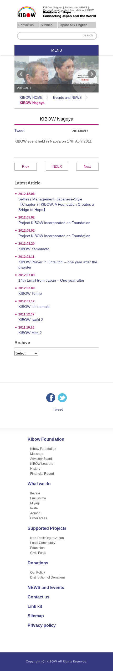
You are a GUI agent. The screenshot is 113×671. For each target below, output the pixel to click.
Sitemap (47, 25)
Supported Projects (47, 528)
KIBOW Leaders (41, 464)
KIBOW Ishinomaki (33, 304)
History (35, 469)
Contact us (26, 25)
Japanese (66, 25)
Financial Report (42, 474)
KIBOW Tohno (30, 291)
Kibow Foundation (46, 439)
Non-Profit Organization (47, 538)
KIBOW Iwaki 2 (30, 317)
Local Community (42, 543)
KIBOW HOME (31, 98)
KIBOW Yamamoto (33, 246)
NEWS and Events (46, 588)
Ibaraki (35, 493)
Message (36, 454)
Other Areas (38, 518)
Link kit (35, 606)
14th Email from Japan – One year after (51, 277)
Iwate (34, 508)
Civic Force (38, 553)
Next (92, 74)
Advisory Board (41, 459)
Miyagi (35, 503)
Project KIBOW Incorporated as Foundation (54, 220)
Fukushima (38, 498)
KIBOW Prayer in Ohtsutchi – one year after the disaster (57, 262)
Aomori (35, 513)
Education (37, 548)
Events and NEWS (67, 98)
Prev (21, 74)
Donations (38, 563)
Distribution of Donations (47, 577)
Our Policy (37, 572)
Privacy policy (42, 625)
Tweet (19, 130)
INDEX (57, 166)
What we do (39, 484)
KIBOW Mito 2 (30, 330)
